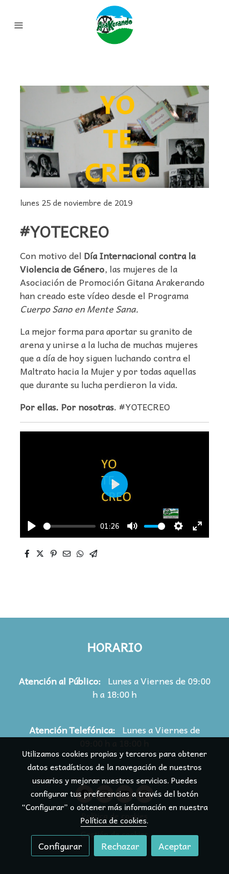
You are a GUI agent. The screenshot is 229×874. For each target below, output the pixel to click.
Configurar (60, 845)
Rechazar (120, 845)
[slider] (69, 526)
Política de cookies (114, 820)
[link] (114, 25)
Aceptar (174, 845)
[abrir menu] (19, 25)
